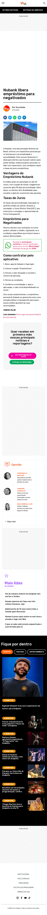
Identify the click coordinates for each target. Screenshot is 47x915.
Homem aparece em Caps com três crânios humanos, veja (20, 602)
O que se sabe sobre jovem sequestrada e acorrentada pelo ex (23, 625)
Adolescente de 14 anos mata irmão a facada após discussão (21, 610)
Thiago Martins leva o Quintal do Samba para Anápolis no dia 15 (12, 806)
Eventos (8, 700)
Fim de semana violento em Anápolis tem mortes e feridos (22, 595)
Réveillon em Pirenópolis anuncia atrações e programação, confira (13, 790)
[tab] (7, 652)
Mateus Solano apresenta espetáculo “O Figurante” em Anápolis (12, 740)
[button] (5, 117)
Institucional (23, 874)
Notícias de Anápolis (33, 10)
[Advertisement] (23, 55)
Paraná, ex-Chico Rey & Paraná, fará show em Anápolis (13, 773)
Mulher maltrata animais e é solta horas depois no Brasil (24, 508)
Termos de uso (23, 892)
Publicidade (24, 883)
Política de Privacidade (24, 887)
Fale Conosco (24, 878)
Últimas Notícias (10, 10)
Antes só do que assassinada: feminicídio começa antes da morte (23, 496)
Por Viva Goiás (18, 107)
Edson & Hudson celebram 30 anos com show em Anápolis (12, 757)
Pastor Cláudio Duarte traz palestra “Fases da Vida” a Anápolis (13, 724)
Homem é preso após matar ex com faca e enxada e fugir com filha (23, 618)
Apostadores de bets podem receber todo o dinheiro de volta (24, 480)
